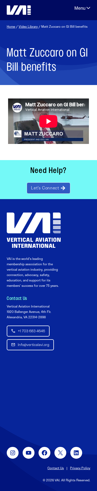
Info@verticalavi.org (33, 344)
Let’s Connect (45, 188)
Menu (82, 8)
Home (11, 26)
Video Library (28, 26)
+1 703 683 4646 (31, 330)
